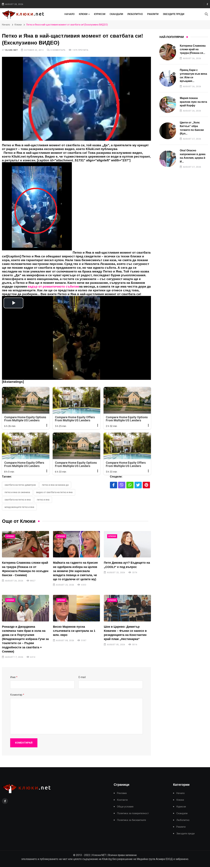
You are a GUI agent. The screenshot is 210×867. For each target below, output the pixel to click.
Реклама (122, 793)
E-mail (82, 677)
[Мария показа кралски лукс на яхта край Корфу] (167, 104)
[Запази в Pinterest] (146, 485)
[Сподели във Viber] (121, 485)
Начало (69, 14)
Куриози (99, 14)
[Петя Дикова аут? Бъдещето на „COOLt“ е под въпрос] (127, 544)
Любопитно (135, 14)
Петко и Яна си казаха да (55, 485)
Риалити (152, 14)
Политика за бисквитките (131, 820)
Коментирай (23, 742)
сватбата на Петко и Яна (18, 499)
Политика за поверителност (133, 813)
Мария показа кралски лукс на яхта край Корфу (193, 102)
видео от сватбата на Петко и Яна (54, 492)
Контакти (122, 800)
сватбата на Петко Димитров (20, 485)
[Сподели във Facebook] (113, 485)
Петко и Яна (43, 499)
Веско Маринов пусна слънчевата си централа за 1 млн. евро (74, 631)
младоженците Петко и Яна (19, 507)
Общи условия (125, 806)
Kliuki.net (11, 50)
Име (13, 677)
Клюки (83, 14)
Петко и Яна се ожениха (17, 492)
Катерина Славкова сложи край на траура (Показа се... (193, 49)
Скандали (116, 14)
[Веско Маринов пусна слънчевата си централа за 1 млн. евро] (76, 608)
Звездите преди (173, 14)
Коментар (17, 694)
